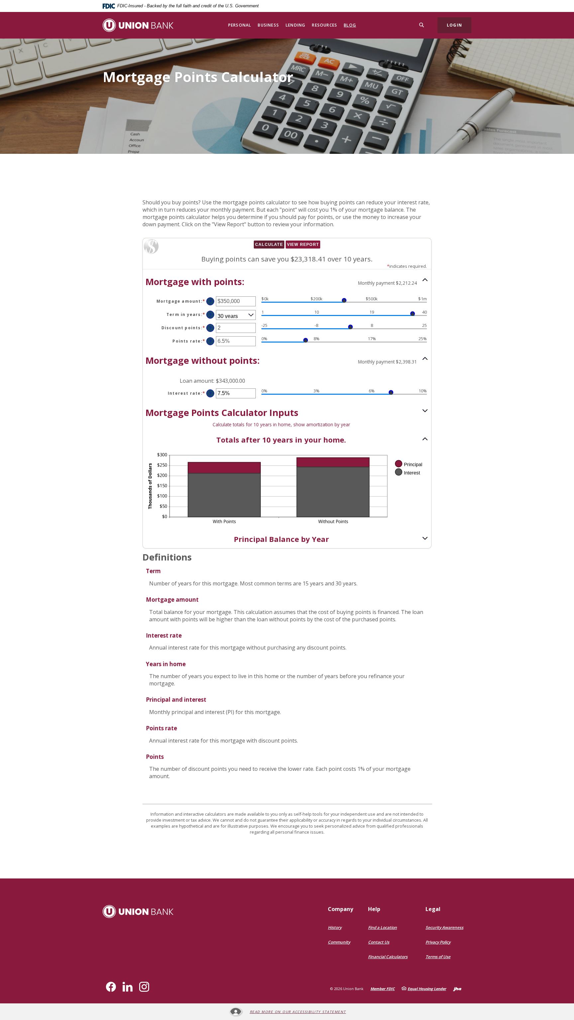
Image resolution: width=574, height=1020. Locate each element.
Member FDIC (382, 988)
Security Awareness (444, 927)
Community (339, 942)
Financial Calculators (388, 957)
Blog (350, 25)
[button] (287, 281)
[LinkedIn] (127, 986)
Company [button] (340, 909)
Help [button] (374, 909)
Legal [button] (433, 909)
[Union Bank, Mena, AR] (138, 25)
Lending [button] (295, 25)
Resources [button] (324, 25)
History (334, 927)
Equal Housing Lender (427, 988)
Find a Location (382, 927)
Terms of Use (438, 957)
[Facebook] (111, 986)
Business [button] (268, 25)
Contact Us (378, 942)
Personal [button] (239, 25)
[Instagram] (144, 986)
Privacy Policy (438, 942)
